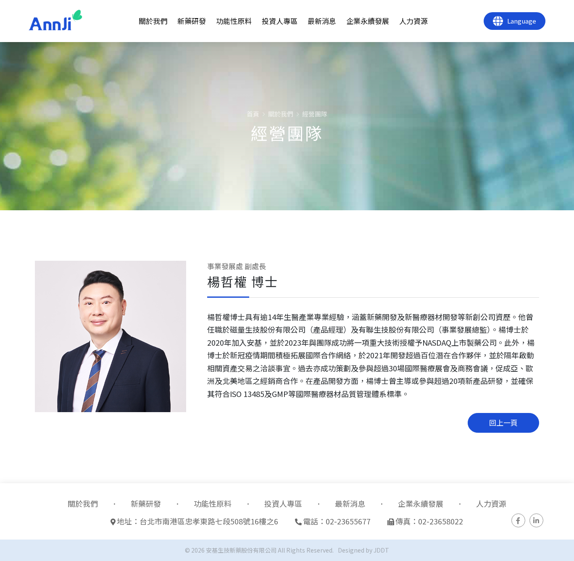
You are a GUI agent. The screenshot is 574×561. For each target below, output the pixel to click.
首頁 (253, 113)
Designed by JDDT (363, 550)
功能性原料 (234, 21)
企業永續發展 (367, 21)
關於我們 (153, 21)
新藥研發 (191, 21)
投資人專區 (280, 21)
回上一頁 (503, 422)
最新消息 (322, 21)
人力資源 (413, 21)
